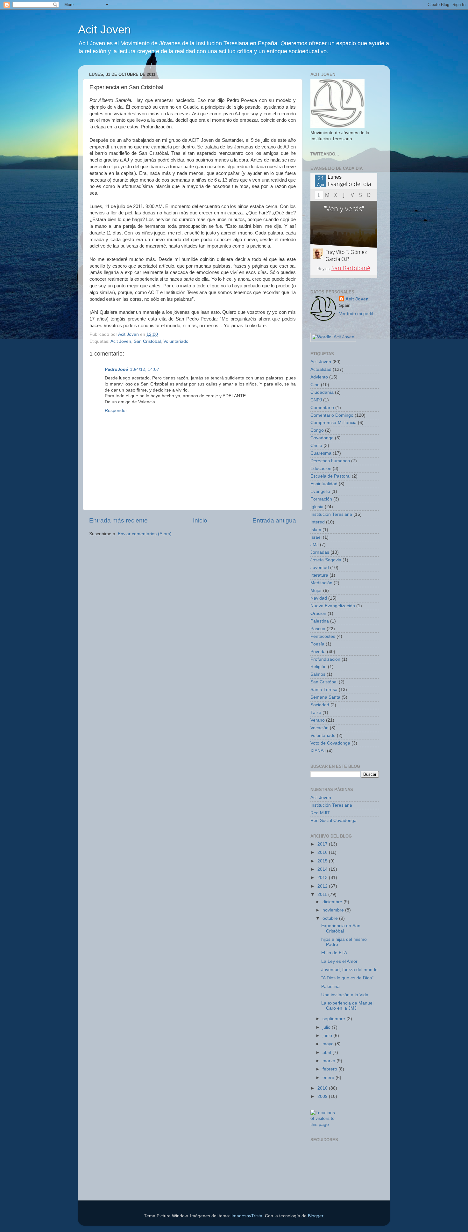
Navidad (318, 598)
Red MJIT (320, 813)
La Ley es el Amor (339, 961)
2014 (323, 869)
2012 (323, 886)
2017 (323, 844)
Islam (315, 529)
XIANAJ (318, 750)
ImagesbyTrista (246, 1216)
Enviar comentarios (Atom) (145, 533)
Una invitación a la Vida (344, 994)
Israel (316, 537)
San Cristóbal (147, 341)
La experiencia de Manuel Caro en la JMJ (347, 1006)
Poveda (318, 651)
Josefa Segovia (325, 560)
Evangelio (320, 491)
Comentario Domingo (331, 415)
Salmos (317, 674)
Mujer (316, 590)
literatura (319, 575)
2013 (323, 877)
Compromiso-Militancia (333, 422)
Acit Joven (104, 29)
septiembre (334, 1018)
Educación (320, 468)
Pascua (317, 628)
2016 (323, 852)
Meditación (321, 582)
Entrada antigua (274, 520)
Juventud (319, 567)
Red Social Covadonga (333, 820)
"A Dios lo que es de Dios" (347, 978)
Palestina (319, 621)
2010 (323, 1088)
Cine (315, 384)
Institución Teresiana (331, 514)
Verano (317, 720)
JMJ (314, 544)
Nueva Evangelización (332, 605)
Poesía (317, 644)
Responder (116, 410)
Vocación (319, 727)
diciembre (333, 901)
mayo (329, 1043)
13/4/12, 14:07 (144, 369)
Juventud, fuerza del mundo (349, 969)
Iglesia (316, 506)
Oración (318, 613)
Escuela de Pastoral (330, 476)
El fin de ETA (334, 952)
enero (329, 1077)
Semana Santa (325, 697)
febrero (330, 1069)
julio (327, 1027)
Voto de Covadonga (330, 743)
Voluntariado (175, 341)
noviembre (334, 910)
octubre (331, 918)
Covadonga (322, 438)
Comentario (322, 407)
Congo (317, 430)
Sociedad (319, 704)
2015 (323, 861)
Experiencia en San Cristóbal (340, 928)
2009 (323, 1096)
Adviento (319, 377)
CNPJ (316, 400)
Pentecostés (322, 636)
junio (328, 1035)
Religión (318, 666)
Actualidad (320, 369)
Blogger (315, 1216)
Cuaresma (320, 453)
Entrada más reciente (118, 520)
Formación (321, 499)
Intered (317, 522)
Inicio (200, 520)
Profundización (325, 659)
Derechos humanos (330, 460)
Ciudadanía (322, 392)
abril (327, 1052)
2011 (322, 894)
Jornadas (319, 552)
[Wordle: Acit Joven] (333, 337)
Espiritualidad (323, 483)
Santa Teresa (323, 689)
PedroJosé (116, 369)
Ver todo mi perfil (356, 313)
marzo (330, 1060)
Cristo (316, 445)
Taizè (315, 712)
